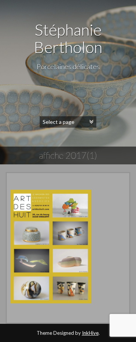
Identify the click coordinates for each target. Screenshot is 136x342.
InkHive (90, 333)
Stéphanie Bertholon (68, 38)
